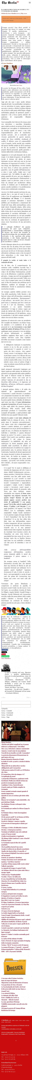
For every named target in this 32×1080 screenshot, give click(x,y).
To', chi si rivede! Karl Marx (10, 819)
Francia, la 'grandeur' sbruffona (11, 857)
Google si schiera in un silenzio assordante (15, 849)
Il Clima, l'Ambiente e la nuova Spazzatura (15, 902)
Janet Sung (19, 85)
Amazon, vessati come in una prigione (13, 751)
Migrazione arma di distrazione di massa (14, 983)
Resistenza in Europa (8, 1010)
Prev (4, 697)
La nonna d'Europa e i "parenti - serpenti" (15, 947)
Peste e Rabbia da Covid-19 (10, 997)
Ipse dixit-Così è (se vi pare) (10, 900)
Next (28, 697)
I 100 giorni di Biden (8, 993)
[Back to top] (16, 1040)
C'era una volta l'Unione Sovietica (12, 978)
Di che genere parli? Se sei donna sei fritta (15, 817)
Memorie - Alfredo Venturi (10, 1000)
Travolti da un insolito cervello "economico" (15, 753)
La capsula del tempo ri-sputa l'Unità (13, 868)
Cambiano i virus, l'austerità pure (12, 785)
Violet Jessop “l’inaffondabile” (11, 875)
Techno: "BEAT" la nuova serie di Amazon (14, 945)
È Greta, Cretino (6, 887)
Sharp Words (5, 742)
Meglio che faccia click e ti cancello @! (13, 851)
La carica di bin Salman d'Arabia (11, 939)
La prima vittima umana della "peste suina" (15, 864)
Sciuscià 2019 (5, 909)
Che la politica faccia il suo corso (12, 847)
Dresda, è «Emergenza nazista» (11, 830)
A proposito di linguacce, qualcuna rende (14, 778)
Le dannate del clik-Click (9, 995)
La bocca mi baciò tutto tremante (12, 894)
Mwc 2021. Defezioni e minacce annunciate (15, 749)
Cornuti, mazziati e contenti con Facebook (15, 928)
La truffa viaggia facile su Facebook (12, 913)
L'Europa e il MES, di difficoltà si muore (14, 828)
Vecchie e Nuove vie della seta (11, 877)
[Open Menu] (30, 2)
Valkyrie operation (7, 866)
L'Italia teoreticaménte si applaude (12, 836)
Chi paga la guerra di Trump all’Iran (13, 1008)
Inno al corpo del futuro (9, 980)
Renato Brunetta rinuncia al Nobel (12, 759)
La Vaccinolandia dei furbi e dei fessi (13, 987)
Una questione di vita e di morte (11, 985)
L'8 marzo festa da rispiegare (10, 911)
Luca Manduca (6, 658)
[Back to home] (10, 2)
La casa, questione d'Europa (10, 1002)
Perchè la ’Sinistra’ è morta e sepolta (13, 821)
